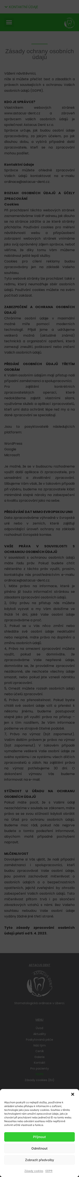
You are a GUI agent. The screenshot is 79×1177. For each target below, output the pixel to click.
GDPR (48, 1170)
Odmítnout (39, 1148)
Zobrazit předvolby (39, 1160)
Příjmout (39, 1137)
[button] (73, 1094)
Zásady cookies (33, 1170)
